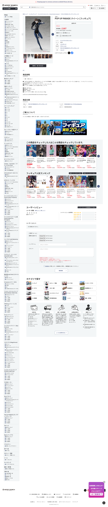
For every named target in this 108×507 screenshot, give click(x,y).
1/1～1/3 (7, 107)
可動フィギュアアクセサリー (11, 446)
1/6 (6, 112)
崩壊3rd (7, 151)
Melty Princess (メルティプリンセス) (12, 348)
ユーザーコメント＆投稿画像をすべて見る (86, 207)
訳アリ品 (7, 450)
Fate (7, 45)
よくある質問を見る (60, 332)
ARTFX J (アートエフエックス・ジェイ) (12, 243)
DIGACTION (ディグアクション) (12, 99)
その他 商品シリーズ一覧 (10, 75)
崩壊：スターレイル (9, 35)
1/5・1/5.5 (8, 110)
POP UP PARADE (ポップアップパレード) (12, 231)
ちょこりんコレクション (10, 357)
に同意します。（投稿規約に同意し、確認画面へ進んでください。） (62, 266)
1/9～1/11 (8, 117)
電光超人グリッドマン (10, 46)
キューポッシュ (9, 246)
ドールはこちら (9, 459)
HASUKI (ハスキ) (9, 101)
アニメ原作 (8, 82)
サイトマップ (75, 501)
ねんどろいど (8, 57)
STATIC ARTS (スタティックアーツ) (12, 258)
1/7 (6, 114)
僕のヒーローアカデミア (10, 37)
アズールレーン (9, 22)
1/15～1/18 (8, 122)
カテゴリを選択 (7, 8)
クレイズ (7, 133)
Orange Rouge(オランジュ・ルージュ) (12, 73)
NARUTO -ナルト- (9, 50)
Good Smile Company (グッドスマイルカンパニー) (12, 400)
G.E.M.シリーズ (9, 354)
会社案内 (32, 501)
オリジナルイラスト (9, 21)
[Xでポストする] (69, 53)
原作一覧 (7, 479)
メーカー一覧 (8, 474)
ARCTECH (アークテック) (10, 93)
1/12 (7, 120)
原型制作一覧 (8, 476)
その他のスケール (9, 126)
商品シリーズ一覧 (9, 478)
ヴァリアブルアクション (10, 362)
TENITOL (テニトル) (10, 316)
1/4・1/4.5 (8, 109)
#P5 (23, 70)
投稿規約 (47, 266)
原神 (7, 40)
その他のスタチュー (9, 140)
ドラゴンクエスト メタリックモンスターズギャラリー (12, 261)
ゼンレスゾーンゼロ (9, 30)
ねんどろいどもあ (9, 405)
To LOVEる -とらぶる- (10, 26)
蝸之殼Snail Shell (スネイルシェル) (12, 95)
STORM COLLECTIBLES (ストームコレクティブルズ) (12, 97)
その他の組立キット (9, 134)
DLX (7, 287)
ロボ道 (7, 285)
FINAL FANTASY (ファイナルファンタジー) (12, 265)
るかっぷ (7, 59)
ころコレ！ (8, 296)
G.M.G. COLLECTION (10, 352)
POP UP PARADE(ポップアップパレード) (12, 61)
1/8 (6, 115)
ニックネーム (32, 244)
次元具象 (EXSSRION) (10, 91)
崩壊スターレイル (9, 156)
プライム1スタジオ (9, 139)
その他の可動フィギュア (10, 103)
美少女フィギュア (9, 145)
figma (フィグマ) (9, 88)
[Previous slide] (23, 34)
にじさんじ (8, 168)
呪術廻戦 (7, 42)
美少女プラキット (9, 131)
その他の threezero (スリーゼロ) (12, 288)
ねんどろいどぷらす (9, 407)
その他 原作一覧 (9, 53)
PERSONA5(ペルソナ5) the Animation (73, 104)
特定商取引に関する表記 (52, 501)
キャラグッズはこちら (10, 464)
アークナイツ (8, 38)
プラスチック (63, 44)
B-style (7, 63)
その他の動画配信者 (9, 170)
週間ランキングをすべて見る (75, 173)
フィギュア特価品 (9, 16)
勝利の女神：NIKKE (9, 24)
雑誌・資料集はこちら (10, 468)
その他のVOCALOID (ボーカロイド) (12, 177)
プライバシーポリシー (41, 501)
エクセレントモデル (9, 359)
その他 (7, 193)
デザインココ (63, 46)
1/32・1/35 (8, 125)
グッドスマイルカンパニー (66, 40)
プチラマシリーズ (9, 355)
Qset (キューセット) (10, 226)
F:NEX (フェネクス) (9, 318)
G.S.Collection (9, 71)
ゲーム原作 (8, 80)
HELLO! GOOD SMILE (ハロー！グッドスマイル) (12, 207)
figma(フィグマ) (9, 68)
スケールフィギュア (9, 209)
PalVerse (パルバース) (10, 294)
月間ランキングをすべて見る (89, 173)
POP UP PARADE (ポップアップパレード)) (12, 204)
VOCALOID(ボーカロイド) (11, 34)
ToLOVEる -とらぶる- (10, 373)
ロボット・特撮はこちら (10, 455)
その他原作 (8, 83)
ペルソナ (7, 43)
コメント (31, 248)
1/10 (7, 118)
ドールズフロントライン (10, 48)
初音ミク (7, 174)
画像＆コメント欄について (40, 210)
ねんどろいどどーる (9, 66)
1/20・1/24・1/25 (9, 123)
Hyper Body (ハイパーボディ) (11, 224)
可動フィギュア (9, 277)
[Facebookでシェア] (72, 53)
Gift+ (7, 70)
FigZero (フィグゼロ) (10, 283)
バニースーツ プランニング (11, 51)
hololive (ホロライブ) (10, 167)
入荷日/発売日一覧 (9, 473)
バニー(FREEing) (9, 65)
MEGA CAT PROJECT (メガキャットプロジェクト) (12, 350)
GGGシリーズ (8, 345)
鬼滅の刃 (7, 32)
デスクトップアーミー (10, 360)
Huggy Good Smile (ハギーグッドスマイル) (12, 228)
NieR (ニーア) (8, 270)
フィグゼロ (8, 89)
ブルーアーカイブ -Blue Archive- (12, 29)
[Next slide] (53, 34)
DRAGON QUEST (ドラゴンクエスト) (12, 268)
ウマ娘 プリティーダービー (11, 27)
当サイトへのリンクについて (64, 501)
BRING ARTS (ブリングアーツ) (11, 263)
